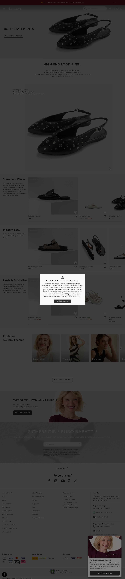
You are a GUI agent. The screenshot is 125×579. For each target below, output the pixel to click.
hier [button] (69, 295)
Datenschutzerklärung (73, 297)
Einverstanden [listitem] (62, 301)
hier (66, 293)
